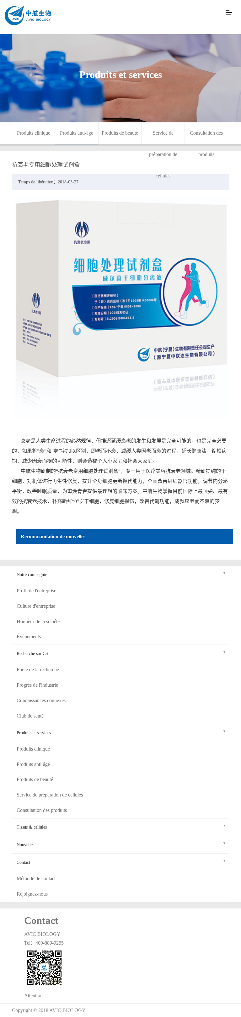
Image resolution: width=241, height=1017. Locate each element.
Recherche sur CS (32, 653)
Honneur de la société (38, 621)
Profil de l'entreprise (36, 590)
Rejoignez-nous (32, 894)
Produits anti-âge (76, 133)
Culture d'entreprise (36, 606)
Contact (23, 862)
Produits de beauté (120, 133)
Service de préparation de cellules (163, 154)
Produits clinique (33, 133)
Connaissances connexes (41, 700)
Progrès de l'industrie (37, 685)
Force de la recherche (38, 669)
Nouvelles (25, 844)
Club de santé (30, 715)
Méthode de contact (36, 878)
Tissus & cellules (32, 827)
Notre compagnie (32, 574)
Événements (29, 636)
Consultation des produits (42, 810)
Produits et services (34, 732)
